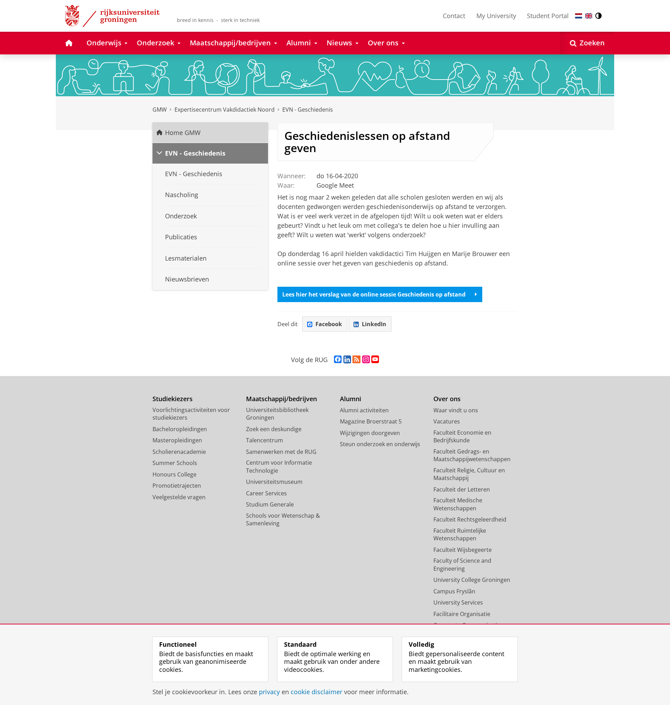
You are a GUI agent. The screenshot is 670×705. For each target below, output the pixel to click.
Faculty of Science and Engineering (462, 564)
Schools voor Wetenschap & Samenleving (283, 519)
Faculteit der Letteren (461, 489)
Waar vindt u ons (455, 410)
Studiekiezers (172, 399)
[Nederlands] (578, 15)
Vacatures (446, 421)
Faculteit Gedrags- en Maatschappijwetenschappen (472, 455)
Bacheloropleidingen (179, 429)
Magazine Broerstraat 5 (371, 421)
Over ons (447, 399)
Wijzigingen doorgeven (370, 433)
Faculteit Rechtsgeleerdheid (469, 519)
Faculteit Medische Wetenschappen (457, 504)
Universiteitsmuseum (274, 482)
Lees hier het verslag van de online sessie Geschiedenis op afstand (374, 294)
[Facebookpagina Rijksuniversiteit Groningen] (338, 359)
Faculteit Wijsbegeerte (462, 550)
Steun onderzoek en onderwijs (380, 444)
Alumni (350, 399)
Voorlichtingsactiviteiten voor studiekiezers (191, 414)
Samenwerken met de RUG (281, 452)
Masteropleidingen (177, 440)
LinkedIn (374, 324)
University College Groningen (471, 580)
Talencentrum (264, 440)
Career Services (266, 493)
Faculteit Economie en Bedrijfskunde (462, 436)
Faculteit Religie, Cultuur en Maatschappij (469, 474)
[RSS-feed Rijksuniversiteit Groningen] (356, 359)
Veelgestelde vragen (179, 497)
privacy (269, 692)
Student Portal (548, 16)
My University (496, 16)
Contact (454, 16)
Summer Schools (174, 463)
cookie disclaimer (316, 692)
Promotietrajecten (176, 485)
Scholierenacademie (179, 452)
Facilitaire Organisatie (461, 614)
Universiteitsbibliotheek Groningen (277, 414)
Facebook (328, 324)
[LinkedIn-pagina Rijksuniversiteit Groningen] (347, 359)
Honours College (174, 474)
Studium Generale (270, 504)
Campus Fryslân (454, 591)
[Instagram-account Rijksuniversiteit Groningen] (366, 359)
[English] (588, 15)
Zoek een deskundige (274, 429)
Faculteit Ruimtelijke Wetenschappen (459, 534)
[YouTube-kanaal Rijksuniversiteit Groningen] (375, 359)
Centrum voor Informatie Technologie (279, 466)
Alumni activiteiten (364, 410)
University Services (458, 602)
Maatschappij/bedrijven (281, 399)
